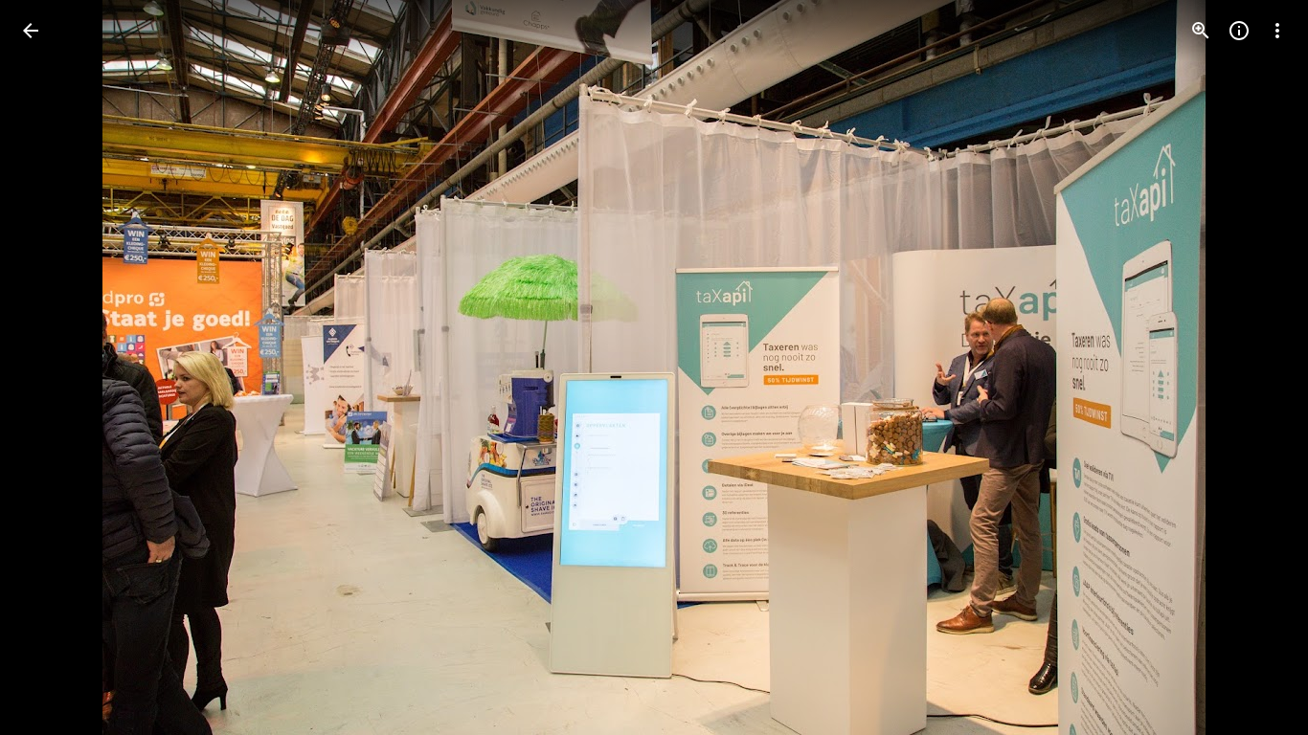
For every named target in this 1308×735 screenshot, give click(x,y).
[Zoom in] (1201, 30)
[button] (53, 367)
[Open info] (1239, 30)
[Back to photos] (31, 31)
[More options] (1277, 30)
